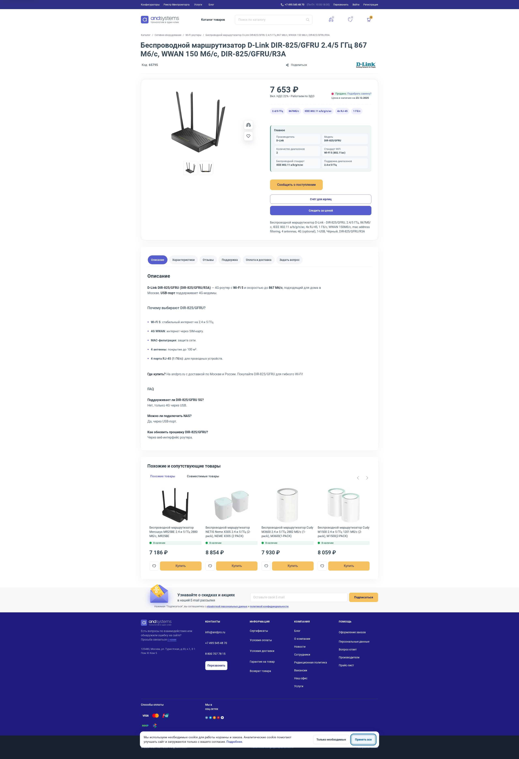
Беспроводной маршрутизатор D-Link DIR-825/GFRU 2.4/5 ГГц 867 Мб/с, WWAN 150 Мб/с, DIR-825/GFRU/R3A (268, 35)
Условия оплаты (261, 640)
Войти (356, 4)
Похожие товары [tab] (162, 476)
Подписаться (363, 597)
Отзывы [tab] (208, 259)
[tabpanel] (259, 358)
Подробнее (234, 742)
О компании (302, 638)
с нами (171, 639)
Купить (181, 566)
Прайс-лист (346, 665)
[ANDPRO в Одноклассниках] (214, 717)
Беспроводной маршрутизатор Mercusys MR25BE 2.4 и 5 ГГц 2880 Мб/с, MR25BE (173, 532)
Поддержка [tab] (230, 259)
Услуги (198, 4)
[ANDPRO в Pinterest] (218, 717)
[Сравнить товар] (248, 124)
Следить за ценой (321, 210)
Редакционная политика (310, 662)
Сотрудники (302, 654)
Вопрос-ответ (348, 649)
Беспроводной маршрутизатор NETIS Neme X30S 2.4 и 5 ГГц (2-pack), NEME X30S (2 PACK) (228, 532)
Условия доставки (262, 651)
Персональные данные (354, 641)
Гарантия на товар (262, 661)
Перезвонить (216, 665)
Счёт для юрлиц (321, 199)
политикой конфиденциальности (269, 606)
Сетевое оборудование (168, 35)
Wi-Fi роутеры (193, 35)
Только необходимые (331, 739)
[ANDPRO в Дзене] (222, 717)
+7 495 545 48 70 (294, 4)
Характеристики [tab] (183, 259)
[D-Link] (366, 65)
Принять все (363, 739)
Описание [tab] (157, 259)
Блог (211, 4)
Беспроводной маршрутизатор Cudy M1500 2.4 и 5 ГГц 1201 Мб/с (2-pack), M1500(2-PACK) (343, 532)
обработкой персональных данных (227, 606)
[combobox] (274, 20)
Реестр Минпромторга (177, 4)
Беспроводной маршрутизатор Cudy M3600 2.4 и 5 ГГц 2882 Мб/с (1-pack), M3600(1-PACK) (287, 532)
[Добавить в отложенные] (248, 136)
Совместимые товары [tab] (203, 476)
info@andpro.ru (215, 632)
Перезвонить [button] (341, 4)
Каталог (145, 35)
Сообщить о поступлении (296, 185)
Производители (349, 657)
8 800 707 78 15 (215, 653)
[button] (331, 20)
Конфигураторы (150, 4)
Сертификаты (259, 630)
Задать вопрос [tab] (289, 259)
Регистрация (370, 4)
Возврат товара (260, 671)
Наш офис (300, 678)
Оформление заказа (352, 632)
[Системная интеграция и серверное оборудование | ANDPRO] (160, 20)
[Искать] (307, 19)
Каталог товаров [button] (213, 20)
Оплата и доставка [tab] (258, 259)
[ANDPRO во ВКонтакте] (206, 717)
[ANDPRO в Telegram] (210, 717)
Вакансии (300, 670)
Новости (300, 646)
